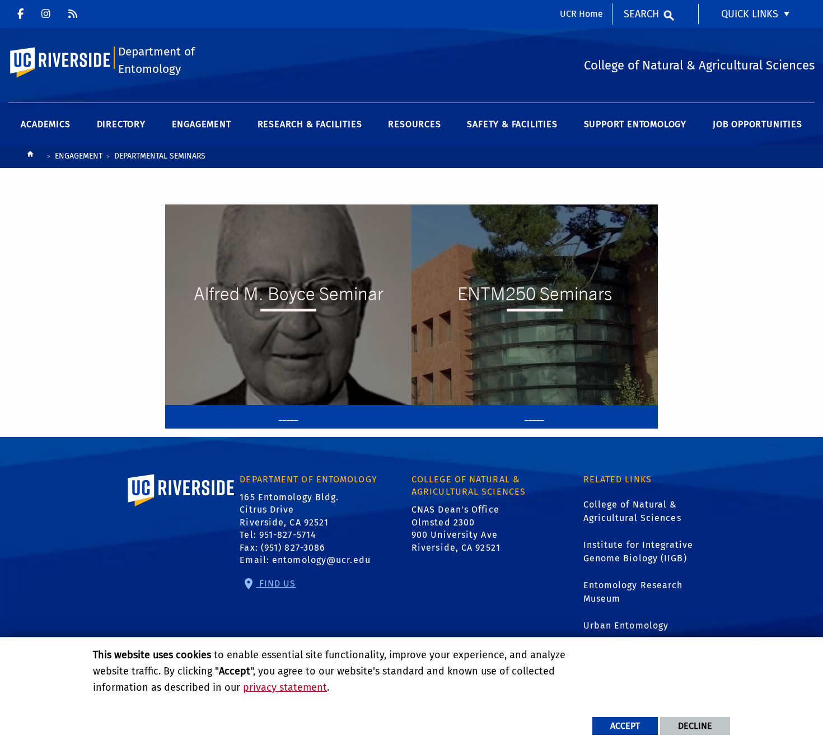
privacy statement (285, 687)
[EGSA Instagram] (72, 14)
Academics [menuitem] (45, 124)
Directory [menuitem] (121, 124)
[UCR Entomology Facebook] (20, 14)
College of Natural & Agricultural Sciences (632, 511)
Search (641, 14)
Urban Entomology (626, 625)
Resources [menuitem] (414, 124)
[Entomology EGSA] (45, 14)
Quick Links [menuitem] (749, 14)
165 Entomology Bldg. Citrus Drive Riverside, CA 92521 (289, 510)
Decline (695, 725)
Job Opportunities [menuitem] (757, 124)
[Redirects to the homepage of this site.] (30, 156)
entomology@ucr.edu (321, 560)
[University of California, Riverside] (181, 506)
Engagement (78, 156)
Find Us (276, 583)
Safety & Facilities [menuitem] (512, 124)
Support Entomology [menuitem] (635, 124)
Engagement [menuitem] (201, 124)
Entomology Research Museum (633, 592)
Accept (625, 725)
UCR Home (581, 13)
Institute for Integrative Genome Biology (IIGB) (638, 551)
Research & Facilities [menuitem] (310, 124)
